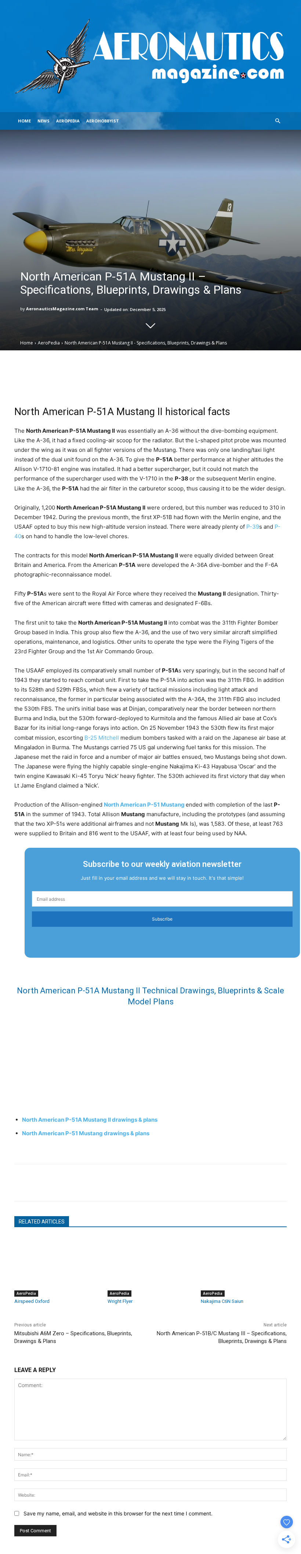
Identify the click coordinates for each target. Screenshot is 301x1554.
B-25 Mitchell (101, 737)
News (43, 121)
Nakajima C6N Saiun (222, 1301)
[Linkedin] (72, 1182)
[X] (55, 1182)
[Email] (21, 1182)
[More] (231, 375)
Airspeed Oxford (32, 1301)
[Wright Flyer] (150, 1267)
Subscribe (162, 919)
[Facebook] (38, 1182)
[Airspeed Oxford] (57, 1267)
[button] (277, 121)
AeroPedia (68, 121)
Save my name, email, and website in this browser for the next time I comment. (118, 1513)
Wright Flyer (120, 1301)
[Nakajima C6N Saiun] (244, 1267)
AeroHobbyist (102, 121)
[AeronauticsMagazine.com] (150, 56)
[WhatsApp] (89, 1182)
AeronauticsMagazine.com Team (62, 308)
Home (24, 121)
